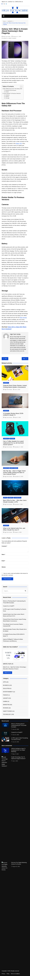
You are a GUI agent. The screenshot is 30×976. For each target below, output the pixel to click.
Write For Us (7, 672)
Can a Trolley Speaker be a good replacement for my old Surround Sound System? (13, 442)
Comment (4, 546)
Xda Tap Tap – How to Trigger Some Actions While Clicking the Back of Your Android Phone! (14, 472)
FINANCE (5, 695)
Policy (8, 973)
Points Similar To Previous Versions (12, 93)
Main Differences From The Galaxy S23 (12, 88)
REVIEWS (12, 438)
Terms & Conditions (15, 973)
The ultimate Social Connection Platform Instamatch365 (13, 625)
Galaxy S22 (19, 143)
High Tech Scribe (6, 36)
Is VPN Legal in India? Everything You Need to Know (14, 610)
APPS (5, 497)
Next (24, 358)
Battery (7, 96)
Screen (7, 91)
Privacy (3, 973)
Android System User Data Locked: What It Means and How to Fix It (13, 615)
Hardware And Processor (10, 90)
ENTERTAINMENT (8, 691)
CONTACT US (11, 1)
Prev (6, 358)
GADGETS (5, 38)
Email (3, 560)
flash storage (23, 317)
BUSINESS (6, 685)
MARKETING (6, 704)
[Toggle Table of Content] (20, 87)
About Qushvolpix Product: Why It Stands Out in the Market (15, 630)
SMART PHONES (12, 38)
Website (4, 567)
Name (3, 554)
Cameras (7, 95)
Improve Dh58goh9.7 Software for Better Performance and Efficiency (13, 640)
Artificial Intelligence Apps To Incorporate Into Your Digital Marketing (18, 750)
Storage (7, 98)
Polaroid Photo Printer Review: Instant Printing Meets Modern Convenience (14, 620)
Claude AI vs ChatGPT (8, 606)
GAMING (5, 701)
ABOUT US (4, 1)
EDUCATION (6, 688)
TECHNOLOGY (17, 497)
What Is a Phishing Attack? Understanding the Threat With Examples (14, 601)
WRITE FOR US (19, 1)
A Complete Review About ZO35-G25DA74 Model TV (13, 635)
